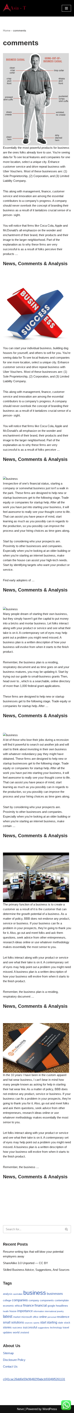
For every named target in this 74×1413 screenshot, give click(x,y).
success (17, 1327)
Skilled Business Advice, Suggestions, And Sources (36, 1269)
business (34, 1292)
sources (29, 1323)
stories (7, 1327)
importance (25, 1311)
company (34, 1300)
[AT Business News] (15, 8)
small (6, 1322)
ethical (18, 1305)
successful (30, 1327)
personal (52, 1317)
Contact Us (10, 1366)
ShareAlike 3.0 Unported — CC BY (25, 1263)
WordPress (49, 1409)
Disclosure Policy (14, 1359)
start (43, 1322)
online (43, 1316)
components (47, 1300)
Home (6, 30)
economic (8, 1305)
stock (67, 1322)
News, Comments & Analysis (35, 263)
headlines (62, 1305)
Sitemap (8, 1353)
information (39, 1311)
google (51, 1305)
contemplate (62, 1300)
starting (52, 1322)
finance (28, 1305)
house (12, 1311)
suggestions (43, 1327)
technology (56, 1327)
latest (7, 1316)
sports (36, 1323)
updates (7, 1332)
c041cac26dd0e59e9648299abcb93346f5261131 (34, 1379)
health (6, 1311)
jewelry (60, 1311)
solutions (17, 1322)
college (7, 1300)
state (60, 1322)
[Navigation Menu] (66, 8)
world (16, 1332)
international (50, 1311)
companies (20, 1300)
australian (17, 1294)
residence (63, 1316)
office (35, 1317)
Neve (20, 1409)
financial (41, 1305)
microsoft (26, 1316)
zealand (24, 1332)
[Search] (66, 1229)
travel (66, 1327)
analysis (7, 1293)
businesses (55, 1293)
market (17, 1317)
